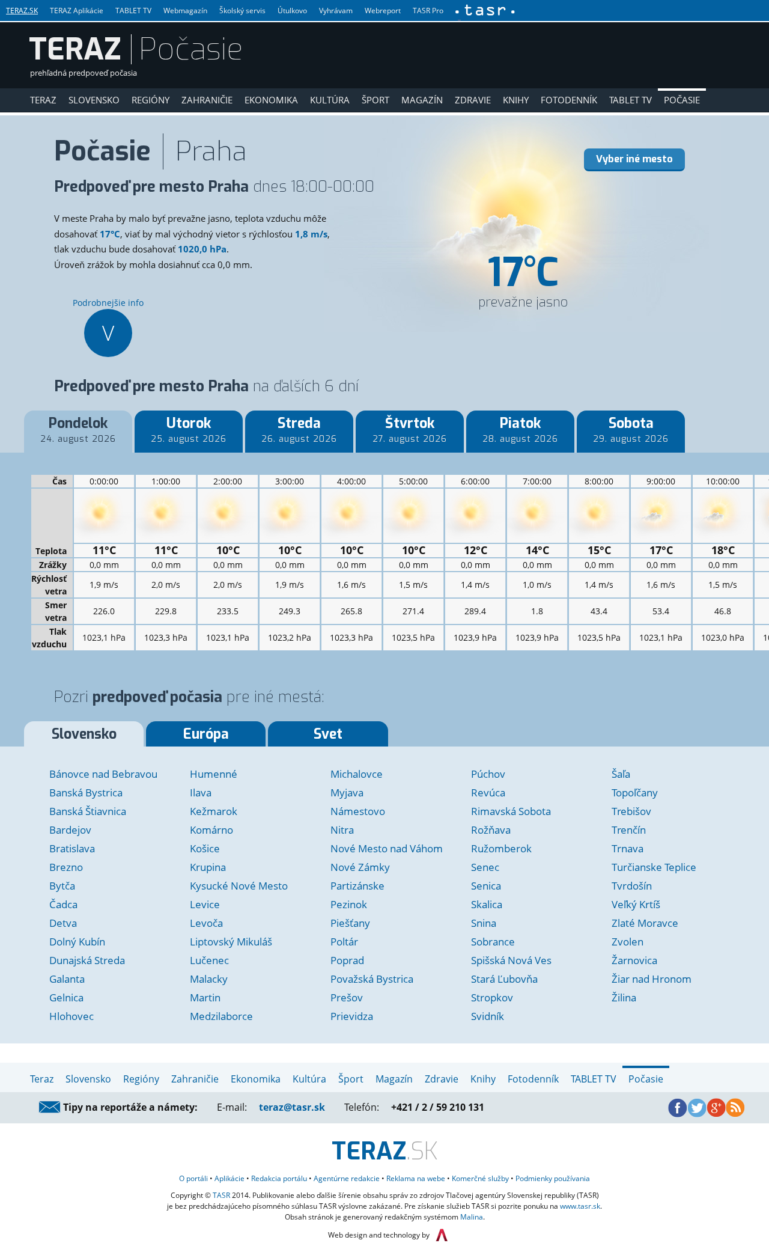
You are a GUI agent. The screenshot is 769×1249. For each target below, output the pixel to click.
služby (480, 1178)
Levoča (206, 923)
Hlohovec (71, 1016)
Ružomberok (501, 848)
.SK (385, 1151)
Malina (471, 1217)
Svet (328, 734)
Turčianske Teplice (654, 867)
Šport (375, 100)
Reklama (415, 1178)
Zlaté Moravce (645, 923)
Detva (63, 923)
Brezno (66, 867)
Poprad (347, 960)
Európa (206, 734)
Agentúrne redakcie (347, 1178)
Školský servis (242, 10)
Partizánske (357, 886)
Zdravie (473, 100)
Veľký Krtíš (636, 904)
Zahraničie (207, 100)
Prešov (346, 997)
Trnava (627, 848)
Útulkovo (292, 10)
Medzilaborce (221, 1016)
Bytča (62, 886)
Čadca (63, 904)
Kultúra (330, 100)
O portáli (193, 1178)
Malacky (209, 979)
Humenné (213, 774)
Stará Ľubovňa (504, 979)
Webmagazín (185, 10)
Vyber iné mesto (634, 159)
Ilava (200, 792)
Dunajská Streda (87, 960)
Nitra (342, 830)
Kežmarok (213, 811)
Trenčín (629, 830)
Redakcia (279, 1178)
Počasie (682, 100)
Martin (205, 997)
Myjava (346, 792)
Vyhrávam (336, 10)
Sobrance (493, 941)
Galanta (67, 979)
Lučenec (209, 960)
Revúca (488, 792)
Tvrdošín (632, 886)
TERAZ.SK (22, 10)
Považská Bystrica (371, 979)
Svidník (487, 1016)
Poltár (344, 941)
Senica (486, 886)
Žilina (624, 997)
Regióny (150, 100)
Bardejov (70, 830)
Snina (483, 923)
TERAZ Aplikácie (76, 10)
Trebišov (631, 811)
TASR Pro (428, 10)
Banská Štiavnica (87, 811)
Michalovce (356, 774)
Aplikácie (229, 1178)
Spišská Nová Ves (511, 960)
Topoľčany (635, 792)
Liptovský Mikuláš (231, 941)
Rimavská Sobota (511, 811)
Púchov (488, 774)
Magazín (422, 100)
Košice (205, 848)
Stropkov (492, 997)
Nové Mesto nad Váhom (386, 848)
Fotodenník (569, 100)
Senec (485, 867)
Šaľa (621, 774)
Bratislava (72, 848)
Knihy (516, 100)
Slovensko (94, 100)
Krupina (208, 867)
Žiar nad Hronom (651, 979)
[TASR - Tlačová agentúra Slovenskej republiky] (484, 10)
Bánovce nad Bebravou (103, 774)
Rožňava (491, 830)
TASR (221, 1195)
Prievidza (351, 1016)
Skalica (486, 904)
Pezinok (348, 904)
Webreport (383, 10)
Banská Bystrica (86, 792)
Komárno (211, 830)
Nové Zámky (360, 867)
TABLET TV (133, 10)
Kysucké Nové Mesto (239, 886)
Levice (205, 904)
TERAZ (75, 49)
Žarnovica (634, 960)
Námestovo (357, 811)
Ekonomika (271, 100)
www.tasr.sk (580, 1206)
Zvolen (627, 941)
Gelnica (66, 997)
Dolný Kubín (77, 941)
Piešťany (350, 923)
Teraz (43, 100)
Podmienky (552, 1178)
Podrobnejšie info (108, 322)
